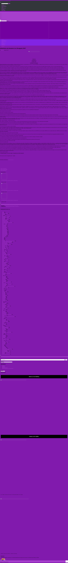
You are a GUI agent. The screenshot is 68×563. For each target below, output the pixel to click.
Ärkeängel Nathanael (5, 233)
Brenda (3, 249)
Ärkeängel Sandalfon (5, 234)
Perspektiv (2, 17)
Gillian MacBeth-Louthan (5, 267)
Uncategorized (4, 347)
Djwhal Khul (3, 258)
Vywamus (3, 353)
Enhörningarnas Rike (5, 262)
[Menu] (0, 2)
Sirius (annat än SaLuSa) (5, 339)
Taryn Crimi (3, 344)
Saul (2, 334)
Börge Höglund (4, 248)
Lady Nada (3, 292)
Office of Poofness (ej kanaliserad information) (8, 316)
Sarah (3, 333)
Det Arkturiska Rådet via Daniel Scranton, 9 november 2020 (9, 190)
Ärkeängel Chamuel (4, 227)
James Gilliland (4, 277)
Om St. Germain (3, 8)
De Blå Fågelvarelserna (5, 257)
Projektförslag (3, 44)
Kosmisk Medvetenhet (5, 287)
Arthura (3, 237)
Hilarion (3, 271)
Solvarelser (3, 341)
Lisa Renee (3, 294)
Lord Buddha (3, 296)
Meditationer (3, 306)
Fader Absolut (4, 263)
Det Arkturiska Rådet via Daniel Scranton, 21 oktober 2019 (9, 200)
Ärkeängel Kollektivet (5, 230)
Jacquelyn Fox (4, 276)
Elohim (3, 261)
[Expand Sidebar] (0, 203)
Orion (3, 318)
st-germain (2, 50)
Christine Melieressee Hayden (6, 254)
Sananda (3, 330)
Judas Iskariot (4, 281)
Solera (3, 340)
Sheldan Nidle (4, 336)
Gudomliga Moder (4, 268)
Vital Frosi (3, 352)
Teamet (3, 345)
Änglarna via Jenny (4, 220)
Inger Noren (3, 272)
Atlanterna (3, 240)
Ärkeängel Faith (4, 228)
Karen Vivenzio (4, 283)
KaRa (3, 282)
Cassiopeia (3, 252)
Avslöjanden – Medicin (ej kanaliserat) (7, 241)
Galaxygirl (3, 266)
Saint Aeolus (3, 328)
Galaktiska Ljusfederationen (5, 265)
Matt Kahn (3, 304)
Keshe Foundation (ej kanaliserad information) (8, 286)
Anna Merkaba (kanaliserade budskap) (7, 222)
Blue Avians (3, 247)
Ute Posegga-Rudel (4, 350)
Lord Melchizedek (4, 300)
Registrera (3, 366)
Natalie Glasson (4, 315)
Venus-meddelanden (4, 351)
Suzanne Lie (3, 342)
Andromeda (3, 218)
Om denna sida (3, 5)
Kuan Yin (3, 290)
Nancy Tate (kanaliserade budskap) (6, 314)
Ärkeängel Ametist (4, 224)
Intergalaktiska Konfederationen (6, 273)
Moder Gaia (3, 311)
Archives (2, 370)
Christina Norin (4, 253)
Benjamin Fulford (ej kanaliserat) (6, 244)
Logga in (3, 365)
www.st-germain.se (10, 159)
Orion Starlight (4, 319)
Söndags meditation (4, 6)
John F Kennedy (4, 280)
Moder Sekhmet (4, 312)
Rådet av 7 (3, 326)
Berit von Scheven (4, 245)
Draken (3, 259)
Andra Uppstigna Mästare (5, 217)
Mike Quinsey (4, 309)
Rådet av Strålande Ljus (5, 327)
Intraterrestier (4, 274)
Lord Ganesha (4, 298)
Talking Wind (3, 343)
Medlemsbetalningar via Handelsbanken (7, 368)
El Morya (3, 260)
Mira (2, 310)
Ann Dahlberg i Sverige (5, 221)
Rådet (3, 325)
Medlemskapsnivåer (5, 367)
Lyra (2, 301)
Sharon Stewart (4, 335)
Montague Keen (4, 313)
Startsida (2, 13)
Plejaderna (3, 322)
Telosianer (3, 346)
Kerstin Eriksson (4, 284)
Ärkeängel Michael (4, 232)
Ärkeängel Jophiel (4, 229)
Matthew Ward (4, 305)
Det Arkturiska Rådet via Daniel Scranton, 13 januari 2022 (9, 180)
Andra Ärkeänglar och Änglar (6, 216)
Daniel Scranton (4, 256)
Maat (2, 302)
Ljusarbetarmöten (4, 295)
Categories (2, 361)
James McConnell (4, 278)
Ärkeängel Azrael (4, 226)
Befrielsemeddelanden (5, 243)
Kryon (3, 289)
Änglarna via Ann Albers (5, 219)
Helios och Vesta (4, 270)
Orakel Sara (3, 317)
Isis (2, 275)
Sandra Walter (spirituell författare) (6, 332)
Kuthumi (3, 291)
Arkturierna (2, 46)
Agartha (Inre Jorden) (5, 213)
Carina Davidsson (4, 251)
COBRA (3, 255)
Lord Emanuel (4, 297)
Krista (3, 288)
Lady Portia (3, 293)
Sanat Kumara (4, 331)
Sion (2, 338)
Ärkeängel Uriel (4, 235)
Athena (3, 239)
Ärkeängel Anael (4, 225)
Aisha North (3, 214)
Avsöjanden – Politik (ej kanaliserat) (7, 242)
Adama (3, 212)
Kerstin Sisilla (4, 285)
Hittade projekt (3, 10)
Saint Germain (4, 329)
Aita (2, 215)
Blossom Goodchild (4, 246)
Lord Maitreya (4, 299)
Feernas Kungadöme (5, 264)
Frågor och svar (3, 15)
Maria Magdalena (4, 303)
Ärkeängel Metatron (4, 231)
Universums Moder (4, 348)
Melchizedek (3, 307)
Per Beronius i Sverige (5, 321)
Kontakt (2, 7)
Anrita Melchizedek (4, 223)
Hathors (3, 269)
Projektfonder (4, 323)
